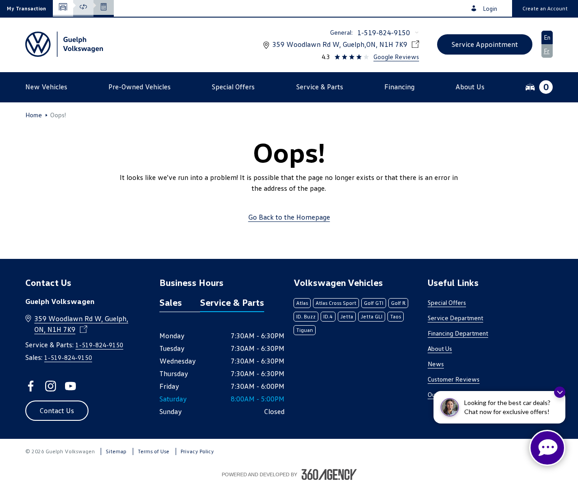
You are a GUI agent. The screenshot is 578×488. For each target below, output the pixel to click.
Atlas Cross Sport (336, 302)
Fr (547, 51)
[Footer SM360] (329, 474)
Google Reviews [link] (396, 56)
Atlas (302, 302)
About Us (440, 348)
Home (33, 115)
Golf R (398, 302)
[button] (26, 8)
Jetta (346, 316)
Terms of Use (153, 451)
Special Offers (447, 302)
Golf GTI (373, 302)
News (436, 364)
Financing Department (458, 333)
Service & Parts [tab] (232, 302)
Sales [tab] (170, 302)
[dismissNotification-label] (559, 392)
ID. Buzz (306, 316)
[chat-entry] (547, 448)
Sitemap (116, 451)
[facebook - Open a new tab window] (30, 386)
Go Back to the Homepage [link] (289, 216)
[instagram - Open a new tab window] (50, 386)
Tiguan (304, 330)
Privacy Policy (197, 451)
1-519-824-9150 (383, 32)
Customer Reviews (454, 379)
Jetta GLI (371, 316)
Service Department (455, 318)
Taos (395, 316)
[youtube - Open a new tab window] (70, 386)
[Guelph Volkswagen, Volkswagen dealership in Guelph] (64, 44)
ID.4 (328, 316)
